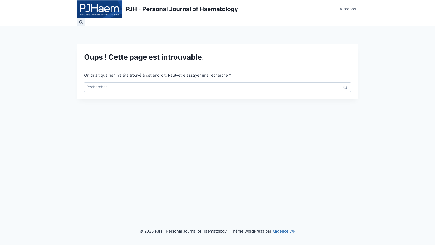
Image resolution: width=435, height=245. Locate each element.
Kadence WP (284, 231)
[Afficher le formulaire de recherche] (81, 22)
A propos (348, 9)
